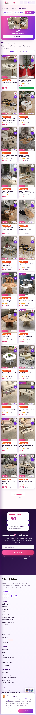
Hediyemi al (18, 552)
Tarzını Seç (5, 637)
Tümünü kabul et (26, 711)
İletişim (4, 652)
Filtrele (14, 52)
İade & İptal (5, 672)
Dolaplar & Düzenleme (8, 622)
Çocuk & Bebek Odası (8, 617)
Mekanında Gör (6, 634)
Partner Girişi (5, 665)
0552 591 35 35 (6, 690)
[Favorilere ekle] (15, 56)
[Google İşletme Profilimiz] (11, 596)
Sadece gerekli (10, 711)
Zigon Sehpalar (19, 12)
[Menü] (2, 2)
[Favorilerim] (29, 2)
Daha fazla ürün (18, 494)
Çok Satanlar (5, 606)
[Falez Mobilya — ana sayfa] (12, 2)
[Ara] (21, 2)
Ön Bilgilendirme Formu (8, 675)
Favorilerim (5, 642)
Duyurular (4, 655)
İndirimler (4, 612)
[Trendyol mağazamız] (16, 596)
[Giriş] (25, 2)
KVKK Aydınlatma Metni (8, 683)
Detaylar (17, 707)
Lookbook (7, 640)
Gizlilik (25, 558)
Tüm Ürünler (5, 604)
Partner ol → (6, 591)
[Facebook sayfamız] (7, 596)
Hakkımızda (5, 649)
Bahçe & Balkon (6, 614)
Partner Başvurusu (7, 662)
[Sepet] (33, 2)
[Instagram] (3, 596)
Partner (4, 660)
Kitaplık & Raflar (6, 625)
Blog (3, 632)
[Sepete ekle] (15, 60)
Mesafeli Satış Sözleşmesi (9, 677)
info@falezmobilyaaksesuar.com (11, 692)
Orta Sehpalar (30, 12)
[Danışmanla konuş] (29, 690)
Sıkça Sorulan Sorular (8, 657)
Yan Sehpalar (7, 12)
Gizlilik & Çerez (6, 680)
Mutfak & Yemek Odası (8, 619)
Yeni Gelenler (5, 609)
